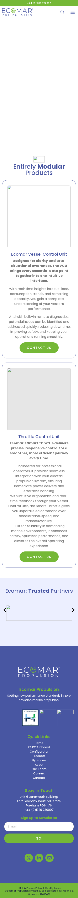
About (39, 765)
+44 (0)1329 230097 (39, 3)
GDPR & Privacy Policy (29, 888)
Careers (39, 773)
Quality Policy (53, 888)
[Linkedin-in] (39, 858)
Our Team (39, 769)
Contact (39, 778)
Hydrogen (39, 760)
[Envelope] (49, 858)
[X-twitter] (29, 858)
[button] (72, 12)
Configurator (39, 751)
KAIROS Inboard (39, 747)
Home (39, 743)
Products (39, 756)
